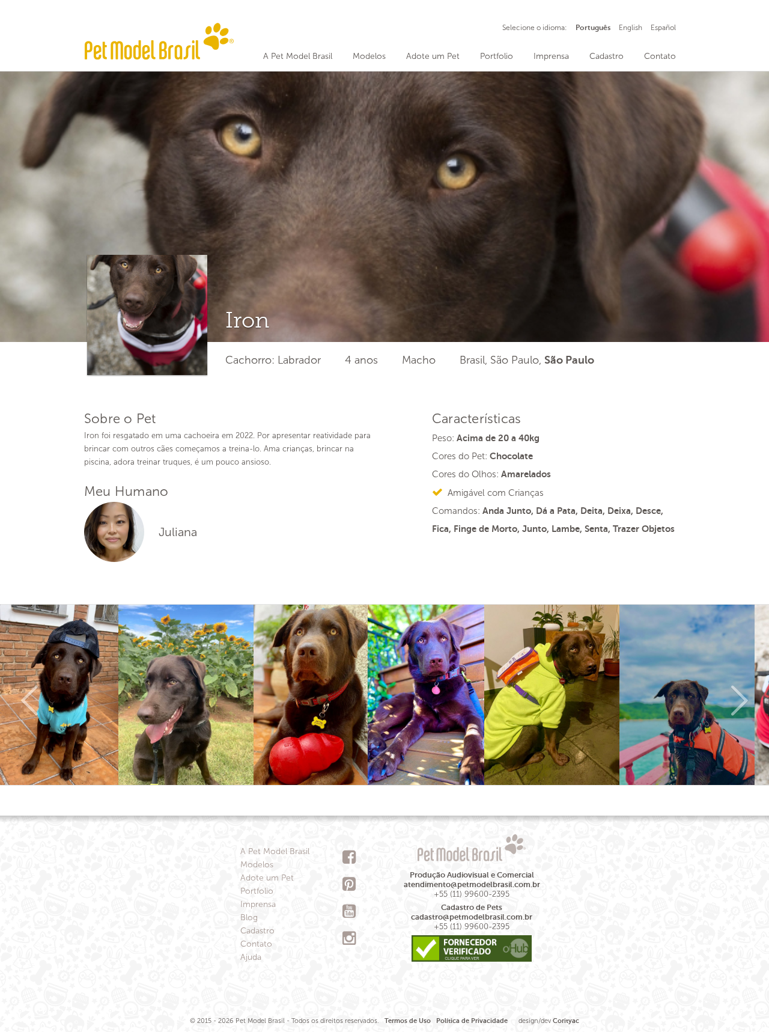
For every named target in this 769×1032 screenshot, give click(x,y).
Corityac (566, 1021)
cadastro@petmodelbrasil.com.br (471, 916)
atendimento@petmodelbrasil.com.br (472, 884)
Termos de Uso (407, 1021)
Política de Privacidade (472, 1021)
